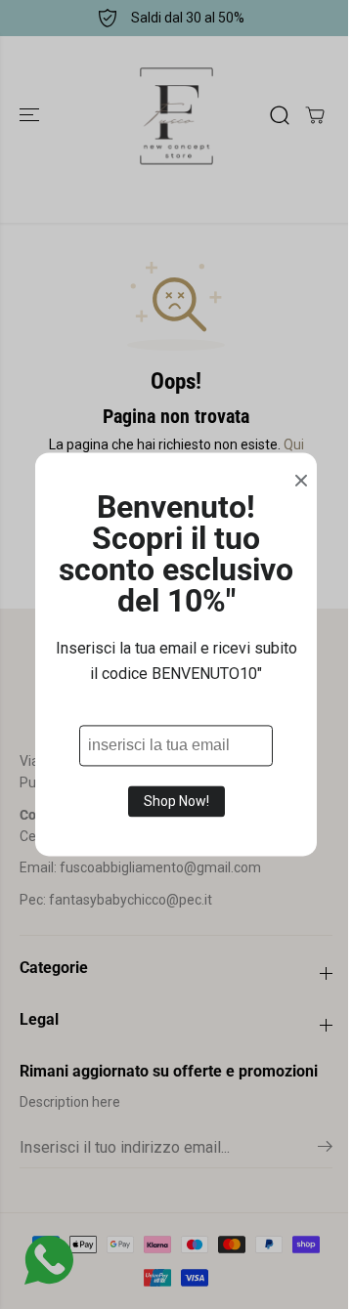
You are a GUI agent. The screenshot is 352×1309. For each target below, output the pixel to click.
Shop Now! (176, 802)
